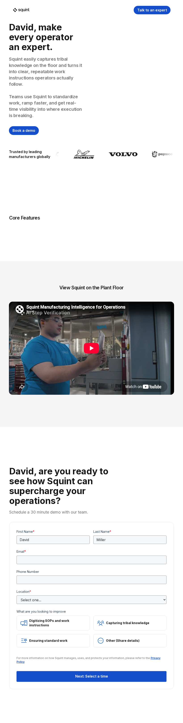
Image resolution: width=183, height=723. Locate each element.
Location (24, 591)
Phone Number (28, 572)
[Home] (20, 10)
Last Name (102, 531)
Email (21, 551)
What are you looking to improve (41, 611)
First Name (25, 531)
